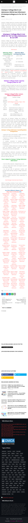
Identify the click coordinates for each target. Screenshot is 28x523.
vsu (12, 494)
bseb (6, 462)
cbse (20, 464)
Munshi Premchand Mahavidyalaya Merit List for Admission (14, 233)
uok (13, 474)
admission (6, 290)
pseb (23, 472)
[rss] (7, 377)
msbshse (3, 472)
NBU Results (14, 49)
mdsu (14, 470)
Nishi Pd (3, 19)
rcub (20, 489)
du (20, 487)
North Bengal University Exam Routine (14, 180)
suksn (9, 455)
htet (9, 479)
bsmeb (18, 476)
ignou (13, 479)
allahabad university (15, 459)
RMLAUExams (20, 521)
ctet (2, 479)
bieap (20, 474)
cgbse (24, 464)
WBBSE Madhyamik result (16, 70)
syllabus (13, 453)
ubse (11, 468)
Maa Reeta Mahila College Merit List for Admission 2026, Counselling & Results (17, 400)
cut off (21, 453)
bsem (14, 476)
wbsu (20, 483)
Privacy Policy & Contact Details (16, 518)
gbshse (3, 466)
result (14, 451)
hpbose (7, 466)
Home (2, 6)
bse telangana (4, 476)
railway (10, 485)
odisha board (4, 464)
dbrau (3, 457)
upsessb (13, 491)
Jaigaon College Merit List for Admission (14, 273)
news (9, 453)
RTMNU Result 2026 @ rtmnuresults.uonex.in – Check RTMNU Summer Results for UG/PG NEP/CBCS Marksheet (16, 393)
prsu (9, 464)
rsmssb (3, 468)
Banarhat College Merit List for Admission (22, 260)
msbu (8, 472)
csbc (24, 468)
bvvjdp (10, 462)
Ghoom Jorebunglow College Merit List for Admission (22, 226)
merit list (6, 6)
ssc (2, 459)
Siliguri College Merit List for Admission (22, 207)
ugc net (21, 485)
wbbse (11, 483)
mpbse (22, 470)
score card (4, 491)
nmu (10, 481)
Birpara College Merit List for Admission (21, 267)
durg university (16, 462)
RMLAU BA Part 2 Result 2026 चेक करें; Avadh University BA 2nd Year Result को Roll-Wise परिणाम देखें (17, 407)
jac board (16, 466)
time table (18, 451)
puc (13, 481)
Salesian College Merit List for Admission (14, 201)
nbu (6, 485)
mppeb (22, 459)
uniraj (13, 464)
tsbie (20, 481)
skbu (14, 485)
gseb (6, 479)
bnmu (24, 474)
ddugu (7, 457)
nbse (12, 472)
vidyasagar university (6, 494)
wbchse (15, 483)
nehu (15, 472)
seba (17, 481)
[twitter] (20, 374)
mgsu (20, 466)
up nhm (9, 491)
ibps (12, 466)
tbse (10, 474)
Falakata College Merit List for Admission (14, 267)
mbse (11, 470)
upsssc (18, 491)
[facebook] (7, 374)
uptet (3, 483)
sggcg (8, 468)
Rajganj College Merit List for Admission (6, 254)
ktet (17, 489)
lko (9, 459)
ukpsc (3, 487)
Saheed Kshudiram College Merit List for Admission (14, 261)
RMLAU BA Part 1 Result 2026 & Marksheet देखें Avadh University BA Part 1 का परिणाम (17, 413)
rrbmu (3, 474)
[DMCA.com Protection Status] (8, 444)
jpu (10, 489)
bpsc (23, 483)
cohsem (22, 476)
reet (23, 489)
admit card (4, 453)
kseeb (3, 481)
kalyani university (19, 479)
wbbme (7, 483)
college (7, 487)
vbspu (6, 459)
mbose (6, 470)
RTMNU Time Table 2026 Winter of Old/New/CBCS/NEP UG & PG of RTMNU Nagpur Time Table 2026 (16, 386)
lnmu (7, 481)
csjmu (19, 457)
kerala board (23, 462)
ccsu (21, 455)
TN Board (20, 468)
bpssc (3, 485)
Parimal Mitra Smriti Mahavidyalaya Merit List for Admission (22, 248)
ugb (17, 485)
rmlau (17, 453)
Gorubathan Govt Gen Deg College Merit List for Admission (6, 240)
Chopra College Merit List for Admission (6, 285)
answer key (4, 455)
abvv (17, 464)
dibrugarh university (14, 487)
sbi (6, 474)
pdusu (19, 472)
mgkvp (14, 457)
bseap (10, 476)
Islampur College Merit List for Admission (6, 273)
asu (12, 455)
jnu (8, 489)
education (4, 489)
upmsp (15, 468)
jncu (11, 457)
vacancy (22, 491)
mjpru (22, 457)
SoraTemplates (12, 521)
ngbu (3, 462)
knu (14, 489)
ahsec (16, 474)
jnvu (3, 470)
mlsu (18, 470)
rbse (24, 466)
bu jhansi (16, 455)
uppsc (24, 481)
